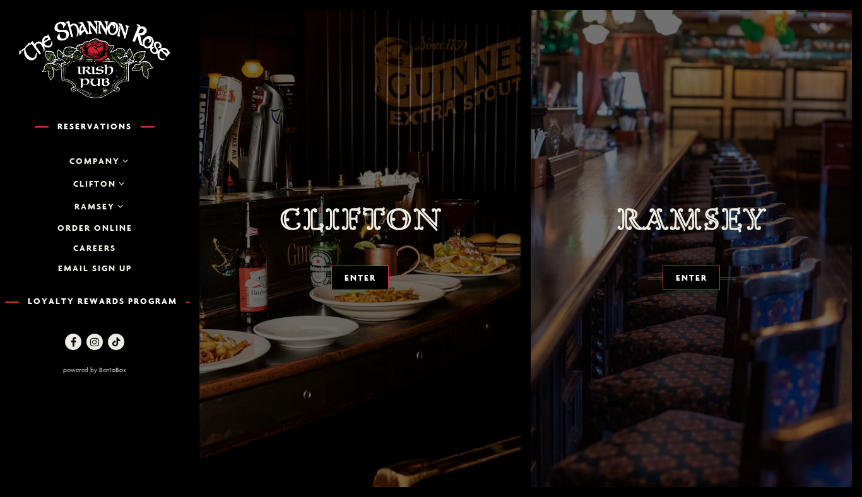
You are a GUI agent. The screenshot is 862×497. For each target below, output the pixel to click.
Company (94, 161)
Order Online (95, 227)
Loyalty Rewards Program (102, 301)
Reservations (94, 126)
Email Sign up (95, 268)
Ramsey (94, 206)
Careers (94, 248)
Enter (360, 277)
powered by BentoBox (122, 369)
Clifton (94, 183)
